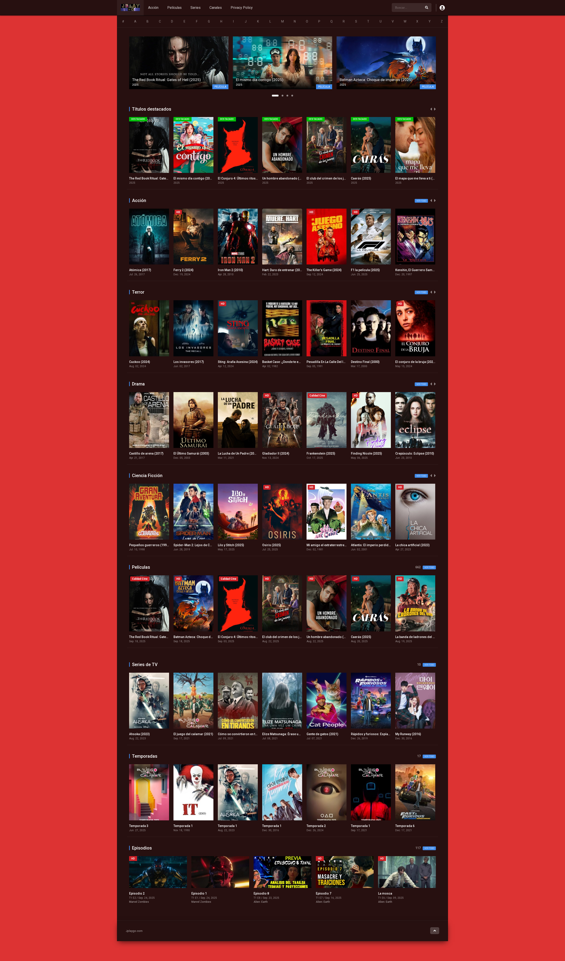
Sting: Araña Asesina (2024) (193, 362)
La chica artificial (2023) (412, 545)
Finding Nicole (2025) (366, 453)
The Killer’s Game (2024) (279, 270)
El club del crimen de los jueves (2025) (290, 178)
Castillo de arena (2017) (146, 453)
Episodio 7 (261, 893)
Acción (153, 8)
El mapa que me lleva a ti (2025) (373, 178)
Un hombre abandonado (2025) (240, 178)
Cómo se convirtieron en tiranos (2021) (201, 734)
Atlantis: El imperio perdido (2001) (375, 545)
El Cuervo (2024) (407, 362)
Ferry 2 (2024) (139, 270)
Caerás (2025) (317, 178)
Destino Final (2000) (321, 362)
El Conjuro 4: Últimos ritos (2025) (197, 178)
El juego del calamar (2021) (149, 734)
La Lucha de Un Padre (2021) (238, 453)
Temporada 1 (138, 826)
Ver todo (421, 201)
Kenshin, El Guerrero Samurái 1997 (376, 270)
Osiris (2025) (271, 545)
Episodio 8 (199, 893)
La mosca (323, 893)
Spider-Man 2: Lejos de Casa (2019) (199, 545)
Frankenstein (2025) (321, 453)
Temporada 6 (360, 826)
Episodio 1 (137, 893)
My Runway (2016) (364, 734)
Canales (215, 8)
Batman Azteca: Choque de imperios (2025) (160, 637)
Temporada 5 (404, 826)
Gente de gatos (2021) (278, 734)
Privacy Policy (242, 8)
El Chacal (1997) (406, 270)
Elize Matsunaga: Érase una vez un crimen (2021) (253, 734)
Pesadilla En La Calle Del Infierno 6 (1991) (292, 362)
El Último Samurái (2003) (191, 453)
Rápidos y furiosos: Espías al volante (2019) (338, 734)
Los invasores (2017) (144, 362)
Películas (174, 8)
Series (195, 8)
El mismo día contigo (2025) (149, 178)
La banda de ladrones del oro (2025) (421, 178)
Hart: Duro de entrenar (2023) (239, 270)
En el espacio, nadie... (393, 893)
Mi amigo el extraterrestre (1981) (330, 545)
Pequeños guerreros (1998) (149, 545)
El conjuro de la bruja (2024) (371, 362)
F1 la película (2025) (321, 270)
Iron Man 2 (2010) (186, 270)
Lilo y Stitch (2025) (231, 545)
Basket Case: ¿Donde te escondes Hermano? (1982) (255, 362)
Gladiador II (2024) (275, 453)
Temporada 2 (271, 826)
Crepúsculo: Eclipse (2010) (414, 453)
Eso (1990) (403, 734)
